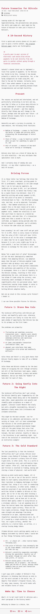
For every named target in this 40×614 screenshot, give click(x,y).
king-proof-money (10, 15)
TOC (21, 611)
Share (29, 611)
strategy (7, 13)
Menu (14, 611)
